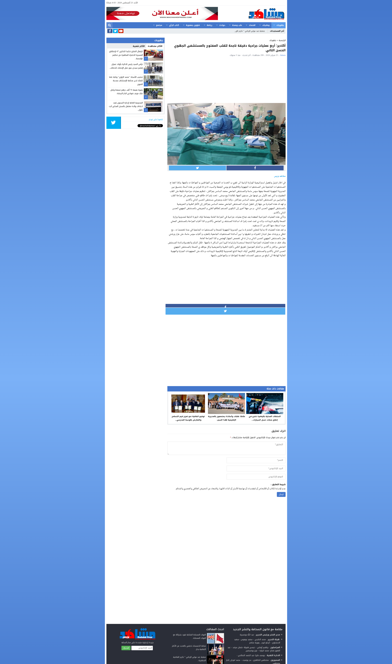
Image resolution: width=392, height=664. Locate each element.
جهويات (280, 25)
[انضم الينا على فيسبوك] (109, 31)
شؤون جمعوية (193, 25)
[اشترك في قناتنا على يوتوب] (120, 31)
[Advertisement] (226, 79)
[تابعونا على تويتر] (115, 31)
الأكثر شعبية (139, 46)
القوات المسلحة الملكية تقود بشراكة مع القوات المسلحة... (189, 636)
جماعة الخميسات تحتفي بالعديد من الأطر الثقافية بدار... (189, 647)
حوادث (222, 25)
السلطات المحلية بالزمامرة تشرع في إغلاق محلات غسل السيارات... (265, 418)
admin (283, 55)
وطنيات (266, 25)
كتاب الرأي (174, 25)
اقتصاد (252, 25)
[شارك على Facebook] (255, 168)
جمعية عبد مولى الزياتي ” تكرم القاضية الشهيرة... (189, 658)
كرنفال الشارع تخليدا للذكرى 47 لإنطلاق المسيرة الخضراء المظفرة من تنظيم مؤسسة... (126, 54)
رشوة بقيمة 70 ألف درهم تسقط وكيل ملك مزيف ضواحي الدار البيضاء (126, 91)
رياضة (209, 25)
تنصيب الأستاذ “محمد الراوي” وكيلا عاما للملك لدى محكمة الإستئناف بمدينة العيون (126, 80)
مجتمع (159, 25)
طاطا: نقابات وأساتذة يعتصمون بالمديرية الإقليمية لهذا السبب (226, 418)
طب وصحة (237, 25)
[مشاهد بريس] (252, 14)
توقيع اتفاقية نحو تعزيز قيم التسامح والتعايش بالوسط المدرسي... (188, 418)
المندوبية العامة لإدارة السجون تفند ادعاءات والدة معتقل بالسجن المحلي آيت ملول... (126, 106)
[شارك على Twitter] (197, 168)
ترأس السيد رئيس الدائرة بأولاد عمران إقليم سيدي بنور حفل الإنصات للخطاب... (126, 66)
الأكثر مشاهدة (155, 46)
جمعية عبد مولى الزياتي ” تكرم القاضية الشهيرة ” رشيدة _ (240, 31)
